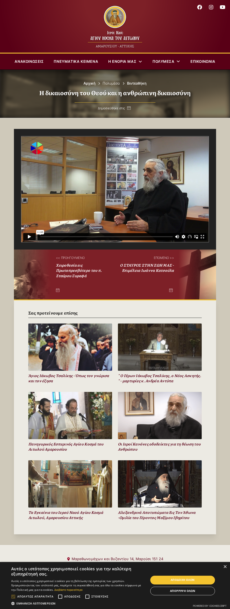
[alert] (115, 585)
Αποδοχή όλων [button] (183, 580)
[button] (125, 61)
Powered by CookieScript (210, 605)
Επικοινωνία (202, 61)
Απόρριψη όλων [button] (182, 591)
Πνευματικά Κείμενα (76, 61)
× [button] (225, 567)
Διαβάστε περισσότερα (68, 589)
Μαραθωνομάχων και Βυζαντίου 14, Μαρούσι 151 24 (118, 559)
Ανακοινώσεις (29, 61)
